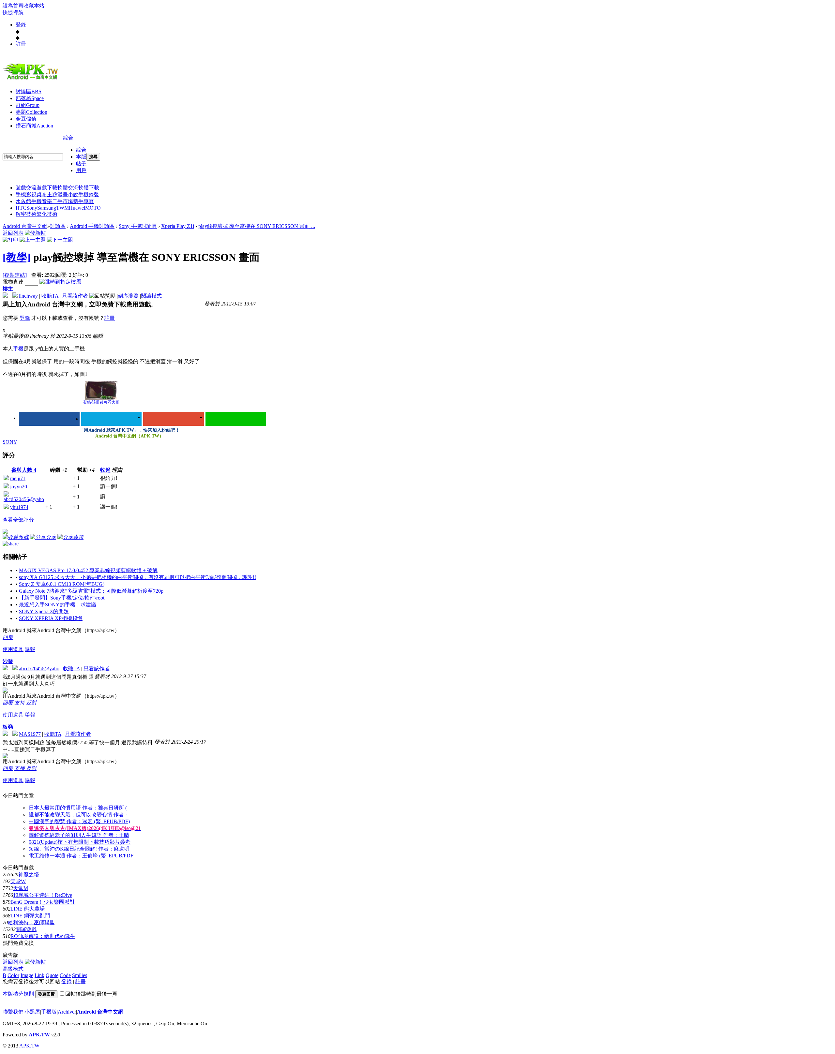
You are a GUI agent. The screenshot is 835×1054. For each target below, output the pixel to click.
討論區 (28, 91)
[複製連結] (15, 275)
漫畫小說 (67, 194)
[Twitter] (111, 419)
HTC (21, 208)
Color (13, 975)
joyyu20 (18, 486)
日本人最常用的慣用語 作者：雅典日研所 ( (78, 807)
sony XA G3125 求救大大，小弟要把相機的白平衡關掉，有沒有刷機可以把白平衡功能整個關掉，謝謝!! (137, 577)
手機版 (49, 1012)
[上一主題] (33, 240)
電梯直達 (13, 282)
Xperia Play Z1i (177, 226)
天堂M (20, 888)
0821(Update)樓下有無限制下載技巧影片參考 (79, 842)
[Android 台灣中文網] (32, 79)
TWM (62, 208)
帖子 (81, 163)
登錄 (21, 24)
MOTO (93, 208)
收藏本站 (33, 5)
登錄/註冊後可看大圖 (101, 402)
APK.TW (39, 1034)
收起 (105, 470)
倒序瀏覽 (128, 296)
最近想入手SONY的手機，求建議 (57, 604)
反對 (31, 702)
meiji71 (17, 478)
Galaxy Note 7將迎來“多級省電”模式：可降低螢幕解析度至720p (91, 591)
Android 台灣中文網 (25, 226)
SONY (10, 442)
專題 (31, 112)
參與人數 (23, 470)
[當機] (101, 390)
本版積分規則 (18, 994)
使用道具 (13, 649)
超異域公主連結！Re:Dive (42, 895)
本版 (81, 156)
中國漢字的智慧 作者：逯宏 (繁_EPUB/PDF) (79, 821)
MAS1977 (30, 734)
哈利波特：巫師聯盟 (31, 922)
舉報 (30, 649)
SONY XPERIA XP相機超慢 (51, 618)
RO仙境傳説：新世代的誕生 (42, 936)
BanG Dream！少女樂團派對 (42, 902)
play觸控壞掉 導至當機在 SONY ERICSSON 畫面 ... (256, 226)
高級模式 (13, 969)
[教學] (17, 257)
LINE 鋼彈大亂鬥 (30, 915)
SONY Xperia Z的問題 (44, 611)
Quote (52, 975)
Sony (31, 208)
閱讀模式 (151, 296)
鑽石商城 (34, 125)
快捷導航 (13, 12)
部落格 (30, 98)
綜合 (68, 138)
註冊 (21, 44)
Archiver (67, 1012)
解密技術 (26, 214)
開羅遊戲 (26, 929)
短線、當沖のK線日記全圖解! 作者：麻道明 (79, 849)
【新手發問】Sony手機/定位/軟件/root (61, 598)
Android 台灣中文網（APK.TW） (129, 436)
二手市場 (62, 201)
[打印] (10, 240)
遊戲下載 (47, 187)
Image (27, 975)
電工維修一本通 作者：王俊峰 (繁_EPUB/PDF (81, 855)
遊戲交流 (26, 187)
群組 (27, 105)
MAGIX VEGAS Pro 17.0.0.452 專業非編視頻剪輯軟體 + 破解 (88, 570)
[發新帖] (35, 233)
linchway (28, 296)
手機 (18, 348)
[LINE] (235, 419)
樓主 (8, 288)
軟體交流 (67, 187)
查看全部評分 (18, 520)
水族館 (23, 201)
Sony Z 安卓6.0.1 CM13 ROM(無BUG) (61, 584)
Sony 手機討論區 (138, 226)
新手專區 (83, 201)
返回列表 (13, 233)
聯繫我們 (13, 1012)
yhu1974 (19, 507)
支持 (20, 702)
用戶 (81, 170)
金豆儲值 (26, 119)
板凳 (8, 727)
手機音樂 (41, 201)
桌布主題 (47, 194)
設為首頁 (13, 5)
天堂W (18, 881)
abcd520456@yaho (24, 499)
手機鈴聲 (88, 194)
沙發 (8, 661)
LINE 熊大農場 (27, 909)
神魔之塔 (28, 874)
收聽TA (49, 296)
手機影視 (26, 194)
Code (65, 975)
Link (39, 975)
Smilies (79, 975)
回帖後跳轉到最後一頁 (91, 994)
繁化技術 (47, 214)
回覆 (8, 637)
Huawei (77, 208)
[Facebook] (49, 419)
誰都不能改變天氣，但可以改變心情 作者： (79, 814)
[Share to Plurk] (11, 543)
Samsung (46, 208)
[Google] (173, 419)
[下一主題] (60, 240)
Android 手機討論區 (92, 226)
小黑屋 (32, 1012)
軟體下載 (88, 187)
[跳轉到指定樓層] (60, 282)
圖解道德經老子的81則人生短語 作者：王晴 (79, 835)
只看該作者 (75, 296)
